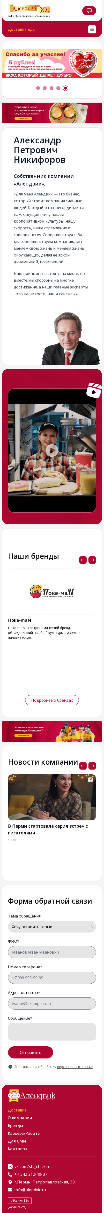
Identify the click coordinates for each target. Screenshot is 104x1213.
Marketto (21, 1201)
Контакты (17, 1148)
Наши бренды (33, 556)
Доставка (17, 1110)
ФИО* (13, 941)
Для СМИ (17, 1141)
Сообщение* (20, 1018)
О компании (20, 1117)
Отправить (30, 1052)
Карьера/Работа (24, 1133)
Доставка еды (22, 29)
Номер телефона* (25, 967)
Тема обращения (24, 916)
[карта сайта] (17, 1207)
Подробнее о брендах (52, 700)
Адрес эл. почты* (24, 992)
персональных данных (75, 1066)
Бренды (15, 1125)
